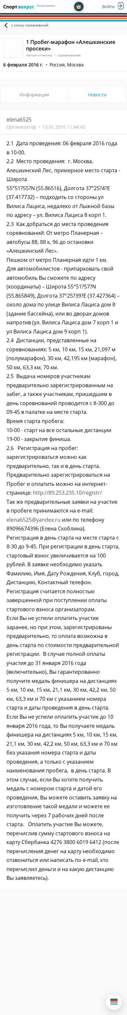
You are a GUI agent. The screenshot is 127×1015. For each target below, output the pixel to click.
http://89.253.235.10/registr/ (67, 492)
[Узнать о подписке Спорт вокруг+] (79, 6)
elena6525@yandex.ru (34, 519)
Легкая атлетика (46, 5)
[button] (114, 1002)
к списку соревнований (29, 25)
